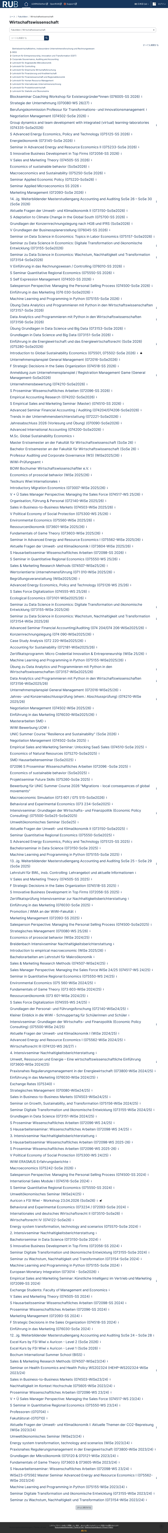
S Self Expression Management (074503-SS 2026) (50, 279)
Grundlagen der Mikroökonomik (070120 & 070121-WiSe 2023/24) (63, 1456)
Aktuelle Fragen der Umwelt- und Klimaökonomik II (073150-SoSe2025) (67, 829)
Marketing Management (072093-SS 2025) (45, 918)
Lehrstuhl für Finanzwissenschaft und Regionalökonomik (38, 77)
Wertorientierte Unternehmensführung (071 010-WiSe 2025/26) (61, 572)
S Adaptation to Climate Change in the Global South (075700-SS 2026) (67, 217)
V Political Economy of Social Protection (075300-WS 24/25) (59, 1155)
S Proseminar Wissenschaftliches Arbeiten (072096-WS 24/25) (61, 1123)
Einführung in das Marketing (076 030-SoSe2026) (50, 292)
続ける (84, 1530)
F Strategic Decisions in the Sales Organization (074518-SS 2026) (63, 366)
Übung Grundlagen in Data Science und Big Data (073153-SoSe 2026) (66, 328)
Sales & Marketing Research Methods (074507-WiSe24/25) (58, 963)
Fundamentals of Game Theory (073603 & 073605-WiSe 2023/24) (63, 1462)
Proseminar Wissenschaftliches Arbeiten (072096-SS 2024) (58, 1309)
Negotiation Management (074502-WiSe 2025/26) (50, 708)
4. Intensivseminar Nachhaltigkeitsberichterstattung (52, 1053)
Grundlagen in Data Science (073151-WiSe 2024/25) (52, 1116)
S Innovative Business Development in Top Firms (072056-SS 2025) (64, 892)
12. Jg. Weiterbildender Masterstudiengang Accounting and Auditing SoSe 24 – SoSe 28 (81, 1335)
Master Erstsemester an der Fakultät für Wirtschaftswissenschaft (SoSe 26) (71, 442)
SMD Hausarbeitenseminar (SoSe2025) (42, 760)
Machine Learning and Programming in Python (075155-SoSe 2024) (65, 1265)
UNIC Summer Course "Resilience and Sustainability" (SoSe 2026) (63, 734)
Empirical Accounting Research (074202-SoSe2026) (52, 397)
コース (12, 16)
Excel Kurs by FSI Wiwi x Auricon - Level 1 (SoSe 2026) (54, 1348)
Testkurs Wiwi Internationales (34, 481)
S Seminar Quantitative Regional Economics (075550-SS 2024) (61, 1188)
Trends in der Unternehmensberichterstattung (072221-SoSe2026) (64, 416)
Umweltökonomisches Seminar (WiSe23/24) (46, 1436)
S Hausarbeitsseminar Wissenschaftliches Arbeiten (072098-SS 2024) (67, 1303)
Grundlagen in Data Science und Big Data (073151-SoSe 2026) (60, 335)
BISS (14, 52)
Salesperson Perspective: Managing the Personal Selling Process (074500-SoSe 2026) (80, 286)
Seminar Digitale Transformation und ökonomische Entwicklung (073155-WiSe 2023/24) (81, 1493)
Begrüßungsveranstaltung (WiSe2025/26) (43, 579)
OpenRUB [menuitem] (54, 4)
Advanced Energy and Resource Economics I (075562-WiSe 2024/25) (66, 1040)
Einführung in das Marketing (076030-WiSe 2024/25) (53, 1077)
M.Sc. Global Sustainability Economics (41, 436)
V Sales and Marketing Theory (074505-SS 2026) (50, 160)
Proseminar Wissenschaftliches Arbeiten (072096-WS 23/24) (59, 1392)
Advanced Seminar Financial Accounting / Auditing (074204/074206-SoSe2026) (74, 410)
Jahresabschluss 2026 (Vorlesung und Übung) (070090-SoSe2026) (64, 423)
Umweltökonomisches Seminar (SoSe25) (43, 822)
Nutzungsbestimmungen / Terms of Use (69, 1527)
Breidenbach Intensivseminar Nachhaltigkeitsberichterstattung (61, 944)
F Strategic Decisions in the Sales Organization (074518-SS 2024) (63, 1322)
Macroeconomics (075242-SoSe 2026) (42, 1168)
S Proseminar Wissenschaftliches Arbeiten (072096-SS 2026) (60, 391)
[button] (141, 4)
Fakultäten (23, 16)
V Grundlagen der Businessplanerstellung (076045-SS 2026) (59, 230)
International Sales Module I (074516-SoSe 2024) (50, 1181)
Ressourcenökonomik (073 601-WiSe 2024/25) (48, 996)
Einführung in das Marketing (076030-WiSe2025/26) (52, 715)
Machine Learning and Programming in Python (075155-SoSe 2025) (65, 854)
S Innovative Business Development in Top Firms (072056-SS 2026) (64, 153)
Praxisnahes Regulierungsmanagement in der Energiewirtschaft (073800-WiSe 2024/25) (81, 1071)
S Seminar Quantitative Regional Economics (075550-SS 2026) (61, 273)
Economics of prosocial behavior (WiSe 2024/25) (50, 937)
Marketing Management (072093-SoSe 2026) (47, 192)
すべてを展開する (151, 45)
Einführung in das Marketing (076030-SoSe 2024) (50, 1329)
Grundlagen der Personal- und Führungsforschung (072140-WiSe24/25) (68, 1009)
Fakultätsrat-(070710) (27, 1418)
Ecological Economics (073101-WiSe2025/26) (47, 598)
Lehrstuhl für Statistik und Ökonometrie (30, 91)
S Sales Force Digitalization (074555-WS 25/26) (48, 591)
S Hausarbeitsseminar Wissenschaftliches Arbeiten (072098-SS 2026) (67, 553)
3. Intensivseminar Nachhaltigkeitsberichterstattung (52, 1136)
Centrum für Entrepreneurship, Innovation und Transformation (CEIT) (44, 55)
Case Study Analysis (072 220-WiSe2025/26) (46, 641)
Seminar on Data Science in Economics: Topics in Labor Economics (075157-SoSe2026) (81, 236)
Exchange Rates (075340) (31, 1084)
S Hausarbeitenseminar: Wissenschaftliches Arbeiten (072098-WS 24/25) (69, 1129)
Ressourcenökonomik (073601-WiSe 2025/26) (47, 527)
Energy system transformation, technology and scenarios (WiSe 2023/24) (70, 1443)
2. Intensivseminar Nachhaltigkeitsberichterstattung (52, 1233)
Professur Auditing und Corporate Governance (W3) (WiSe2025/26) (65, 455)
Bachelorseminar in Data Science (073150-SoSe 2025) (54, 848)
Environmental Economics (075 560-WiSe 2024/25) (51, 983)
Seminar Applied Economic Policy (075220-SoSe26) (52, 179)
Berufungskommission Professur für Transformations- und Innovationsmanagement (77, 109)
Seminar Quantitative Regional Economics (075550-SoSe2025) (61, 835)
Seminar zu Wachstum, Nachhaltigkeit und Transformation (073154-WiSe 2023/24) (77, 1500)
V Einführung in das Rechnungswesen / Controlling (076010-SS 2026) (66, 266)
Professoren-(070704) (28, 1412)
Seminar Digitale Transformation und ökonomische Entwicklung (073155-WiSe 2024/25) (81, 1110)
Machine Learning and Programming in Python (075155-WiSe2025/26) (67, 660)
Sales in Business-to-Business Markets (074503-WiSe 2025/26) (61, 507)
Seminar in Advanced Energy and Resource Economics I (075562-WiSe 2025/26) (75, 540)
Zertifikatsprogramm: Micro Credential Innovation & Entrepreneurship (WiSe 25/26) (77, 654)
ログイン (162, 4)
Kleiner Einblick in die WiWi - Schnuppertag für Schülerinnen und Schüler (68, 1015)
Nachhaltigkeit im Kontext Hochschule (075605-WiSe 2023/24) (61, 1386)
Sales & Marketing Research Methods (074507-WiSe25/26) (57, 566)
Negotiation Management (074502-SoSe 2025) (48, 740)
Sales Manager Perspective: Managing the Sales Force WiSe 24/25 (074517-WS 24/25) (80, 970)
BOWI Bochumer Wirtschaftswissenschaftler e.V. (49, 468)
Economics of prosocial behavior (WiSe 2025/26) (50, 475)
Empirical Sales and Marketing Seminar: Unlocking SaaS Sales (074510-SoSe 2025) (77, 747)
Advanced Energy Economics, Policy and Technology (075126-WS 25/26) (69, 585)
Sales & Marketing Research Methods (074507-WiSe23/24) (58, 1361)
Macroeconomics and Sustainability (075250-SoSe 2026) (56, 173)
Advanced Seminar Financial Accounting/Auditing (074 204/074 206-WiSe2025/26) (77, 628)
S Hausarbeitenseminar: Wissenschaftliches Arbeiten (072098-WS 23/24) (69, 1469)
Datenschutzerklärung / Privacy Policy (99, 1527)
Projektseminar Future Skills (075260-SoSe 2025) (50, 779)
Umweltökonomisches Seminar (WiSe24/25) (46, 1194)
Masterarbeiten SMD (26, 721)
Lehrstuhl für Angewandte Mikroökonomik (31, 63)
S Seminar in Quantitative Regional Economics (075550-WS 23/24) (64, 1405)
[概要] (142, 96)
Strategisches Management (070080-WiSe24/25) (50, 1090)
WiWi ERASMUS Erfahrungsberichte (39, 1162)
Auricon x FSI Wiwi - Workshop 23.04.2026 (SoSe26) (52, 1200)
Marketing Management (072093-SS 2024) (45, 1316)
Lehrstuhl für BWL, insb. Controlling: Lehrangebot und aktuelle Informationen (72, 873)
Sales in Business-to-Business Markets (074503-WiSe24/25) (59, 1097)
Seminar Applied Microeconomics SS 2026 (44, 186)
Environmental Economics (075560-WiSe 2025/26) (51, 520)
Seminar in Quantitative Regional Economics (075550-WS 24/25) (62, 976)
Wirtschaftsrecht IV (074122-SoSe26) (40, 1220)
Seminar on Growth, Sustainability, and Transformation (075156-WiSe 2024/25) (74, 1103)
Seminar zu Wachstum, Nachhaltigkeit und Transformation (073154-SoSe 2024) (74, 1259)
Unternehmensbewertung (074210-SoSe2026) (47, 384)
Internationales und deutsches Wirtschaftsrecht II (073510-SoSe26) (65, 1213)
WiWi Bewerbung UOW (28, 728)
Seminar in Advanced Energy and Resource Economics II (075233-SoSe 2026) (73, 147)
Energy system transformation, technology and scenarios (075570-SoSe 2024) (74, 1226)
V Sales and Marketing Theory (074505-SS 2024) (50, 1296)
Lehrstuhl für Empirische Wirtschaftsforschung (34, 70)
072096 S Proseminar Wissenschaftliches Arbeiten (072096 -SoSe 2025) (69, 766)
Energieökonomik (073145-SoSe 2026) (41, 141)
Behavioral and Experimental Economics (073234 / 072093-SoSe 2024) (68, 1207)
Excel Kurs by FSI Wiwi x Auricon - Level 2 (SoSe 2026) (54, 1342)
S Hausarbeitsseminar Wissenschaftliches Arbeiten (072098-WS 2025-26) (70, 1142)
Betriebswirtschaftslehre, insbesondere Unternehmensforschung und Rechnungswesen (53, 48)
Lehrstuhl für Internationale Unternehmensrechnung (36, 84)
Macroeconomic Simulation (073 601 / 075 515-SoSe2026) (57, 798)
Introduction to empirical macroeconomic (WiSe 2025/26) (56, 950)
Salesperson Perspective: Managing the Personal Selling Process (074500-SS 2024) (78, 1175)
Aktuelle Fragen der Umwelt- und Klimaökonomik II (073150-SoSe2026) (67, 211)
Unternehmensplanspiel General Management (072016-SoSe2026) (64, 360)
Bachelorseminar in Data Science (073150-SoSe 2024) (54, 1239)
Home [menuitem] (26, 4)
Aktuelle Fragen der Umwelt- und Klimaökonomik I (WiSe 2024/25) (63, 1033)
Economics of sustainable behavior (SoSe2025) (48, 773)
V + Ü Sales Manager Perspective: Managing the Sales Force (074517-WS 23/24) (75, 1399)
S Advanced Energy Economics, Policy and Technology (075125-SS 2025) (70, 841)
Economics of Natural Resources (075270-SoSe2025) (53, 753)
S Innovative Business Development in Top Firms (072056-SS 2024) (65, 1246)
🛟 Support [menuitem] (69, 4)
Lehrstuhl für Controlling (23, 66)
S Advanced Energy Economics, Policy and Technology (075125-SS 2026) (70, 134)
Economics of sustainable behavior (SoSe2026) (48, 166)
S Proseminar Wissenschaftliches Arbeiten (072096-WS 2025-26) (63, 1149)
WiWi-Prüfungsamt (25, 462)
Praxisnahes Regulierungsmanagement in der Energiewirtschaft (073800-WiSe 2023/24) (81, 1449)
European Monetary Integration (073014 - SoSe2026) (53, 1272)
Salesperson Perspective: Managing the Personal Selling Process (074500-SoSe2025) (79, 924)
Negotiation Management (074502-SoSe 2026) (48, 116)
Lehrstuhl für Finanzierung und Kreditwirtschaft (34, 73)
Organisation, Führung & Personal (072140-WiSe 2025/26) (57, 501)
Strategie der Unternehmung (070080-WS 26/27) (50, 103)
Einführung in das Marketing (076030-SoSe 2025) (50, 905)
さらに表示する (84, 1507)
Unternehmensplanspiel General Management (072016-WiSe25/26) (64, 690)
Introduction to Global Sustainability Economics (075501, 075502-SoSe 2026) (73, 353)
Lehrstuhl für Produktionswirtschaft (28, 87)
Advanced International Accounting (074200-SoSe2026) (55, 429)
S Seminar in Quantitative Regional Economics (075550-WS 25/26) (64, 559)
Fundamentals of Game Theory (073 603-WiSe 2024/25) (56, 989)
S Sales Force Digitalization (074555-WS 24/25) (48, 1002)
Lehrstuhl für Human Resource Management (32, 80)
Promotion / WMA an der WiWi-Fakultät (42, 911)
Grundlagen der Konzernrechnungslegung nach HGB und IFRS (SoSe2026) (70, 224)
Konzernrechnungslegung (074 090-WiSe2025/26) (50, 634)
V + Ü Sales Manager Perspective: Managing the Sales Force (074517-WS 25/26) (75, 494)
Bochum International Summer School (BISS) (46, 1355)
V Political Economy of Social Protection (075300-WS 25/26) (59, 514)
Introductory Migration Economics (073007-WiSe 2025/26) (58, 488)
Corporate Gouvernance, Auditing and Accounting (35, 59)
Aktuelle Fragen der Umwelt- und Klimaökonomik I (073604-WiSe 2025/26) (70, 546)
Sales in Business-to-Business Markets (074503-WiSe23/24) (59, 1379)
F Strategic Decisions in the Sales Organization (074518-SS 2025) (63, 886)
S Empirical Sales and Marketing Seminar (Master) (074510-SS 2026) (65, 403)
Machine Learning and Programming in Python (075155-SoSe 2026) (65, 299)
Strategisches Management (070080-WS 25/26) (49, 931)
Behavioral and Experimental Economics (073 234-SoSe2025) (60, 804)
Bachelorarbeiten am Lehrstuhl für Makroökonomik (51, 957)
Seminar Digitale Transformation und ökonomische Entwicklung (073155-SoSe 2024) (78, 1252)
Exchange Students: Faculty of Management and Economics (58, 1290)
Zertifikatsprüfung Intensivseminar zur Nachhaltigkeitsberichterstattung (68, 899)
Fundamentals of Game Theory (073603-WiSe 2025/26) (55, 533)
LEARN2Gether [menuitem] (38, 4)
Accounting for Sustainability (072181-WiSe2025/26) (52, 647)
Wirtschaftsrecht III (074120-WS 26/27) (42, 1046)
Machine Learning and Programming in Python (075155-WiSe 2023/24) (67, 1487)
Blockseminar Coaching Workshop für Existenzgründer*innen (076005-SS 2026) (75, 96)
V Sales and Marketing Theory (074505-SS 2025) (50, 879)
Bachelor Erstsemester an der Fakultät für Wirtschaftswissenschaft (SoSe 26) (73, 449)
